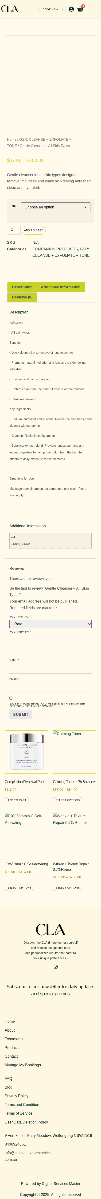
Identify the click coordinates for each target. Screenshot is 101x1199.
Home (11, 139)
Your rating (20, 616)
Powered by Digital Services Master (50, 1184)
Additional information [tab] (61, 287)
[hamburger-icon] (94, 10)
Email (14, 679)
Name (14, 660)
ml (14, 206)
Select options (68, 800)
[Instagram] (55, 966)
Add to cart (33, 230)
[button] (71, 9)
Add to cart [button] (17, 800)
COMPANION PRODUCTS (55, 249)
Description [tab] (22, 287)
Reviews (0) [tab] (22, 297)
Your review (20, 631)
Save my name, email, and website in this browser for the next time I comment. (47, 705)
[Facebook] (45, 966)
